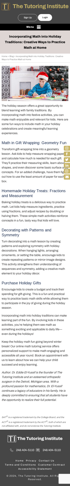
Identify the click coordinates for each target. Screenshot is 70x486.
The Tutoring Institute (40, 438)
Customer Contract (51, 464)
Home (4, 56)
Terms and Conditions (20, 464)
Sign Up (28, 17)
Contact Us (47, 460)
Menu (30, 26)
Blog (11, 56)
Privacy (31, 460)
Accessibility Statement (35, 469)
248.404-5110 (25, 450)
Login (45, 17)
